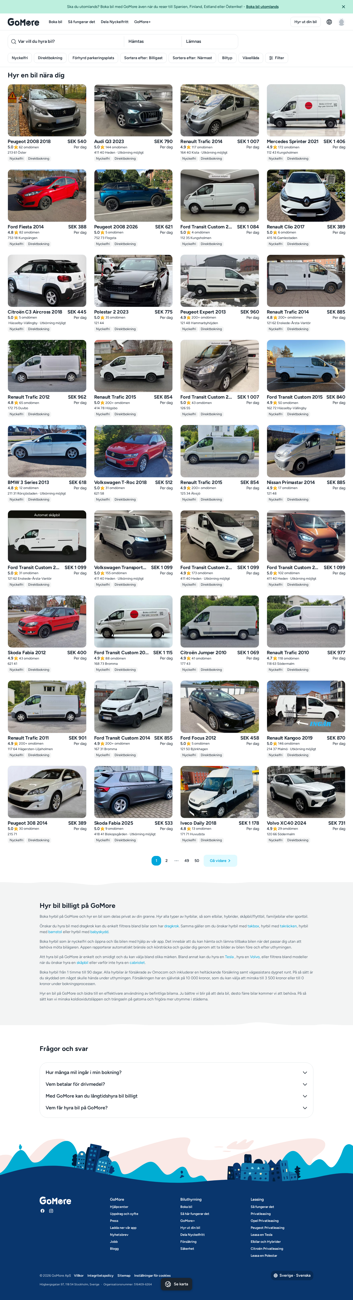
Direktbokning (50, 58)
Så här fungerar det (194, 1214)
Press (114, 1221)
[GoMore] (23, 21)
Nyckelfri (20, 58)
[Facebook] (42, 1211)
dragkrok (171, 926)
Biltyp (227, 58)
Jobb (114, 1242)
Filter (279, 58)
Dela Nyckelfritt (114, 21)
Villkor (79, 1276)
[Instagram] (51, 1211)
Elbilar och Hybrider (266, 1242)
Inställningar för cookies (152, 1276)
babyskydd (99, 931)
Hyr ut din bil (305, 21)
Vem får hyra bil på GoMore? (77, 1108)
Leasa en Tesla (261, 1235)
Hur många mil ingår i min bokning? (84, 1072)
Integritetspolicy (100, 1276)
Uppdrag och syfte (124, 1214)
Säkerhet (187, 1249)
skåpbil (82, 962)
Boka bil (55, 21)
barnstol (55, 931)
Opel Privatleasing (265, 1221)
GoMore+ (142, 21)
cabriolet (137, 962)
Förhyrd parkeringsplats (93, 58)
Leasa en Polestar (264, 1256)
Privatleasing (261, 1214)
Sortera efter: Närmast (192, 58)
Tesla (229, 957)
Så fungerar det (81, 21)
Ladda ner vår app (123, 1228)
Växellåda (251, 58)
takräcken (288, 926)
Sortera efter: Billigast (143, 58)
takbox (253, 926)
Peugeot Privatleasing (267, 1228)
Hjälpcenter (119, 1207)
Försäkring (188, 1242)
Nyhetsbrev (119, 1235)
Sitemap (123, 1276)
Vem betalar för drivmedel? (75, 1084)
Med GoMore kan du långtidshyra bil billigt (92, 1096)
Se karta (181, 1284)
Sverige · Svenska (295, 1275)
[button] (345, 7)
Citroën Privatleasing (267, 1249)
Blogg (114, 1249)
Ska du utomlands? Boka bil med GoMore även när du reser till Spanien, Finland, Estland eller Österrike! (173, 6)
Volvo (255, 957)
